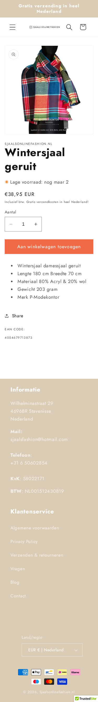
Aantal (10, 212)
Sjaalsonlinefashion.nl (57, 691)
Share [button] (18, 316)
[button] (13, 27)
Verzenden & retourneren (37, 555)
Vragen (17, 568)
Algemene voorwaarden (34, 528)
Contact (18, 596)
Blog (15, 582)
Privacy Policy (24, 541)
